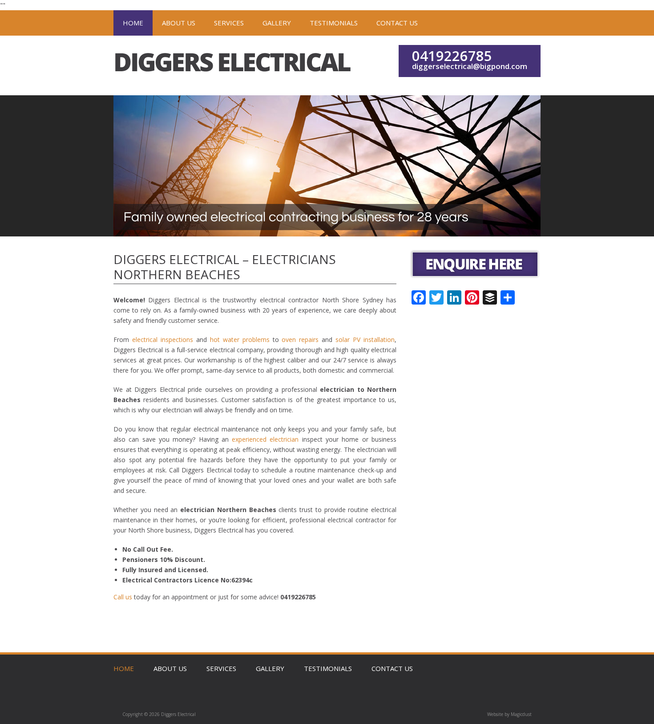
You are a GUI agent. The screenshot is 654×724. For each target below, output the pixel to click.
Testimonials (334, 22)
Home (133, 22)
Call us (122, 597)
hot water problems (240, 339)
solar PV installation (365, 339)
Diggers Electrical (233, 65)
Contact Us (397, 22)
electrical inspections (162, 339)
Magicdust (521, 714)
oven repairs (300, 339)
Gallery (276, 22)
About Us (178, 22)
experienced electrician (265, 439)
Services (229, 22)
